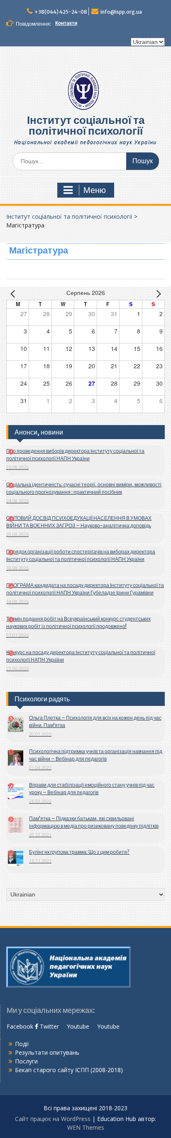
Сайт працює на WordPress (52, 1119)
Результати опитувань (47, 1052)
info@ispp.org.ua (121, 12)
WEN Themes (85, 1127)
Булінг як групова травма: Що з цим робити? (79, 852)
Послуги (26, 1061)
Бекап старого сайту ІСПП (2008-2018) (69, 1070)
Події (22, 1044)
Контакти (66, 23)
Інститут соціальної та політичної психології (85, 125)
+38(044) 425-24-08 (60, 12)
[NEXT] (157, 293)
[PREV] (14, 293)
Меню (94, 190)
